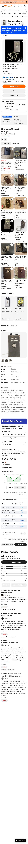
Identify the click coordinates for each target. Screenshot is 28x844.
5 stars (3, 566)
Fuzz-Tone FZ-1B (6, 310)
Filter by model (6, 431)
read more (6, 662)
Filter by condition (7, 441)
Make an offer (14, 95)
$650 (21, 510)
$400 (21, 523)
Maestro (13, 369)
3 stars (3, 571)
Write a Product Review (14, 562)
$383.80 (22, 520)
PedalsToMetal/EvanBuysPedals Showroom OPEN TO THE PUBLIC (9, 105)
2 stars (3, 573)
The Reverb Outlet (6, 13)
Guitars (14, 13)
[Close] (25, 27)
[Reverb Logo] (8, 6)
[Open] (24, 434)
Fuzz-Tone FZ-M (19, 310)
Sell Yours (20, 544)
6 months (10, 487)
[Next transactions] (24, 533)
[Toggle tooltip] (7, 35)
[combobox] (12, 434)
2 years (22, 487)
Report (4, 606)
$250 (21, 516)
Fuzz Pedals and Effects (18, 382)
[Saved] (21, 6)
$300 (21, 507)
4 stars (3, 568)
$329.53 (22, 527)
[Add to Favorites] (22, 23)
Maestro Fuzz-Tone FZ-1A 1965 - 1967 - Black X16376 (13, 65)
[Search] (25, 10)
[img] (18, 104)
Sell (17, 5)
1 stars (3, 575)
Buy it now (14, 86)
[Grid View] (3, 139)
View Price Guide (7, 544)
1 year (16, 487)
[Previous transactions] (21, 533)
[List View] (5, 139)
